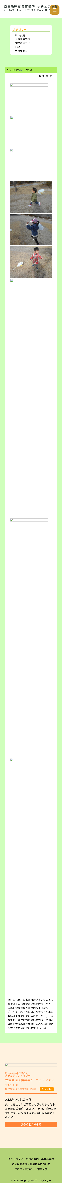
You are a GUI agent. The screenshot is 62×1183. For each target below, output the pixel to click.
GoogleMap (47, 1089)
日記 (17, 47)
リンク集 (20, 35)
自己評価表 (21, 50)
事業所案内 (47, 1159)
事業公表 (42, 1169)
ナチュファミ (15, 1159)
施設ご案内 (32, 1159)
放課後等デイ (22, 43)
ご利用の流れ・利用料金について (31, 1164)
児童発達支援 (22, 39)
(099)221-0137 (31, 1124)
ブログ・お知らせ (24, 1169)
